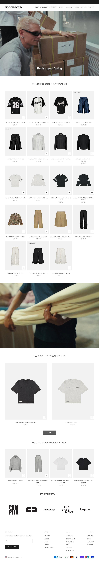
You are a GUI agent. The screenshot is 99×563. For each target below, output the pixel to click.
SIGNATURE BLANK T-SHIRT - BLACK (83, 482)
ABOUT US (69, 536)
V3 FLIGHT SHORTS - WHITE (61, 273)
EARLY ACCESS (70, 538)
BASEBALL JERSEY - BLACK (61, 122)
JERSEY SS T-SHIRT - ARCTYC (15, 197)
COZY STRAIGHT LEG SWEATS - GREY (38, 482)
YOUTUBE (90, 544)
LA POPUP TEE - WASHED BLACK (26, 422)
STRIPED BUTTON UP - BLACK (61, 159)
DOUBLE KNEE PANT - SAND (38, 236)
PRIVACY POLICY (49, 547)
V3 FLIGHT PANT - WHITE (15, 273)
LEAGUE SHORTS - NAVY (84, 122)
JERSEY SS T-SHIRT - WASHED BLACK (61, 198)
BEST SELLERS (70, 550)
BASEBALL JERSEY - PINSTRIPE (38, 122)
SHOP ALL (69, 547)
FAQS (46, 541)
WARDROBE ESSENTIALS (48, 7)
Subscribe (11, 547)
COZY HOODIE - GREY (15, 481)
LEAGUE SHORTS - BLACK (15, 159)
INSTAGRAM (90, 536)
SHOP (61, 7)
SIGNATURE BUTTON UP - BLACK (83, 160)
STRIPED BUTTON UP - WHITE (38, 159)
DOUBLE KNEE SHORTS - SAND (61, 236)
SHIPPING (47, 536)
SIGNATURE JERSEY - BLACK (15, 122)
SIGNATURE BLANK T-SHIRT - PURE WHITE (60, 482)
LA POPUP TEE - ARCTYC (73, 422)
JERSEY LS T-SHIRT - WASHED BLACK (83, 198)
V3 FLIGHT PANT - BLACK (83, 236)
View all (49, 432)
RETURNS (47, 538)
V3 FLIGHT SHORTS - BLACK (38, 273)
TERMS (47, 544)
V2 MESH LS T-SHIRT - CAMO (15, 236)
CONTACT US (70, 541)
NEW (36, 7)
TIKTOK (89, 538)
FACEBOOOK (90, 541)
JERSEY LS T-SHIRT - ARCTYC (38, 197)
